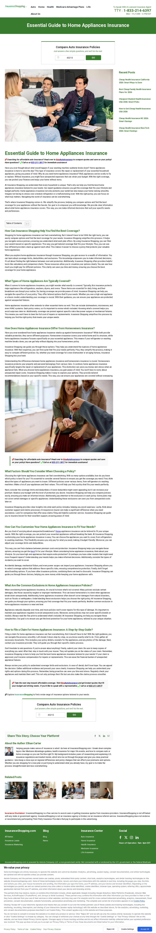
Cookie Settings (127, 929)
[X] (99, 735)
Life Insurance (87, 852)
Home (58, 531)
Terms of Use (22, 929)
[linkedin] (137, 837)
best (33, 551)
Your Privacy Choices (52, 929)
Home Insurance (88, 840)
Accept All (145, 929)
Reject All (110, 929)
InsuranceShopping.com (20, 830)
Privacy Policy (9, 929)
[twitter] (125, 837)
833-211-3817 (37, 162)
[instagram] (131, 837)
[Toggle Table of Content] (26, 224)
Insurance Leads (12, 840)
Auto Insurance (87, 837)
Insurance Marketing (14, 844)
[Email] (108, 735)
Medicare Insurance (89, 848)
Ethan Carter (33, 743)
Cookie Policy (139, 901)
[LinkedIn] (104, 735)
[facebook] (120, 837)
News (45, 840)
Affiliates (9, 837)
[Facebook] (95, 735)
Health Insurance (88, 844)
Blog (45, 837)
